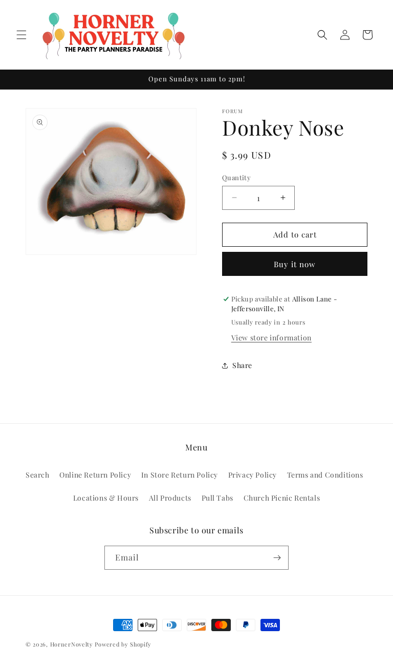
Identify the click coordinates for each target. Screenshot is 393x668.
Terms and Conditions (325, 475)
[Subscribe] (277, 558)
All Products (170, 498)
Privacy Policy (252, 475)
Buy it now (295, 264)
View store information (271, 337)
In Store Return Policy (179, 475)
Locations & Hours (106, 498)
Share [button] (242, 365)
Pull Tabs (217, 498)
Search (38, 475)
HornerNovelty (71, 644)
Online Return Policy (95, 475)
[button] (21, 35)
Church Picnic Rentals (282, 498)
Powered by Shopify (123, 644)
